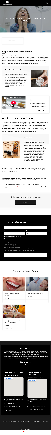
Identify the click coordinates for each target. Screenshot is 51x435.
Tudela (18, 178)
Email (5, 230)
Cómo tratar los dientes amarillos (11, 294)
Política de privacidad (14, 421)
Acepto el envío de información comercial (15, 239)
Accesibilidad (46, 421)
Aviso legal (4, 421)
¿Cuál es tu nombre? (8, 224)
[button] (48, 3)
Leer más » (7, 298)
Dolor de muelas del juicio (35, 293)
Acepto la (13, 236)
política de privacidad (15, 236)
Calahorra (24, 178)
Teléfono (28, 230)
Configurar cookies (36, 421)
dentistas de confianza (10, 178)
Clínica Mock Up (33, 178)
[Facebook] (25, 365)
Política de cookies (25, 421)
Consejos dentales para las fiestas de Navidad (12, 321)
